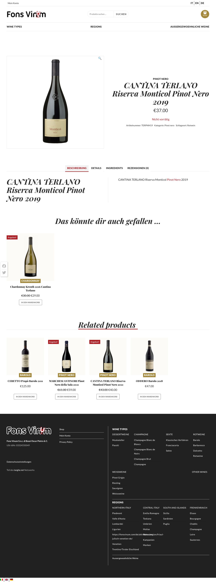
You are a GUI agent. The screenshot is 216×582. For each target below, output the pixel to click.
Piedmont (117, 513)
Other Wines (199, 472)
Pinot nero (169, 125)
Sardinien (168, 518)
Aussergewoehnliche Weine (189, 26)
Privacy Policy (66, 442)
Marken (147, 545)
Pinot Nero (174, 179)
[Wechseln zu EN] (6, 579)
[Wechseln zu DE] (11, 579)
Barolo (25, 375)
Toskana (147, 518)
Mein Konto (13, 3)
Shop (61, 429)
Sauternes (195, 540)
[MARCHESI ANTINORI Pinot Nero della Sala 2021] (66, 356)
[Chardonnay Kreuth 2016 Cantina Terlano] (30, 257)
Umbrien (147, 524)
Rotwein (191, 125)
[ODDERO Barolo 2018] (149, 356)
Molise (146, 529)
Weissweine (119, 472)
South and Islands (174, 507)
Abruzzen (148, 534)
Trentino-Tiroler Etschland (125, 549)
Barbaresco (199, 445)
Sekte (169, 434)
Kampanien (148, 540)
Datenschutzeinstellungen (19, 462)
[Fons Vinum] (26, 16)
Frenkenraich (198, 507)
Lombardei (117, 524)
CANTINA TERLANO (43, 182)
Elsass (193, 513)
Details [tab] (96, 168)
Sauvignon (117, 488)
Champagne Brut (142, 459)
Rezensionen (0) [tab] (138, 168)
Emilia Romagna (151, 513)
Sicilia (166, 513)
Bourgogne (195, 518)
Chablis (193, 524)
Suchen (121, 14)
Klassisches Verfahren (177, 440)
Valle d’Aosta (118, 518)
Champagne (141, 434)
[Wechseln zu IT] (1, 579)
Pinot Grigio (118, 477)
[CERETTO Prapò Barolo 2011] (25, 356)
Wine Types (14, 26)
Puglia (166, 524)
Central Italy (151, 507)
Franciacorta (172, 445)
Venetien (116, 544)
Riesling (116, 483)
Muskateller (118, 440)
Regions (96, 26)
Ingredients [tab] (114, 168)
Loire (192, 534)
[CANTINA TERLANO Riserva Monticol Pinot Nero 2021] (108, 356)
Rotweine (199, 434)
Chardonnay (30, 281)
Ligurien (116, 529)
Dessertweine (120, 434)
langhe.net (19, 470)
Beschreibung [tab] (76, 168)
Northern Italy (121, 507)
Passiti (115, 445)
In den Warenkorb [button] (30, 302)
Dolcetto (197, 450)
